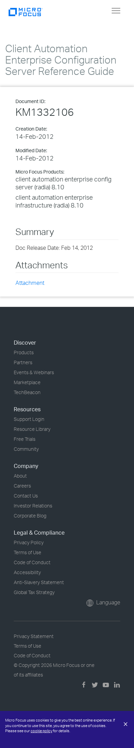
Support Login (29, 419)
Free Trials (24, 439)
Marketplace (27, 382)
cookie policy (41, 730)
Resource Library (32, 429)
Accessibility (27, 572)
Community (26, 449)
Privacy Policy (29, 542)
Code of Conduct (32, 562)
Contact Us (26, 496)
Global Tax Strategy (34, 592)
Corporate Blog (30, 515)
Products (24, 352)
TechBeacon (27, 392)
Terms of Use (27, 552)
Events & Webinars (34, 372)
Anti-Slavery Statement (39, 582)
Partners (23, 362)
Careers (22, 486)
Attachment (29, 282)
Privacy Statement (34, 636)
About (20, 476)
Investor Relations (33, 506)
